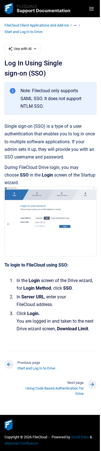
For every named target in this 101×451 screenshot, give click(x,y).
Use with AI (23, 49)
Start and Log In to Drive (23, 32)
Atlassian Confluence (21, 443)
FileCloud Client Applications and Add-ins (36, 25)
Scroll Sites (80, 437)
